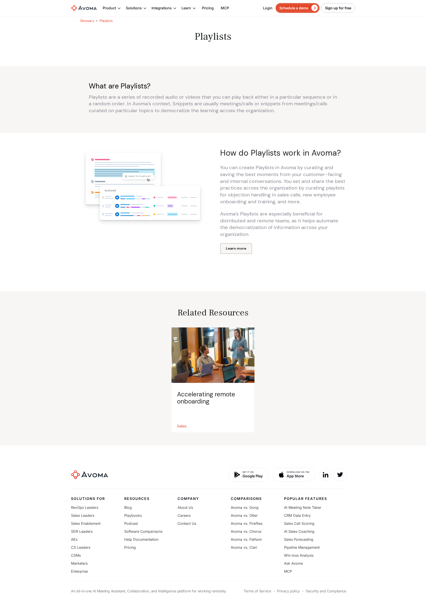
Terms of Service (257, 591)
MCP (225, 8)
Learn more (236, 248)
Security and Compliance (326, 591)
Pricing (208, 8)
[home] (84, 8)
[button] (111, 8)
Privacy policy (288, 591)
